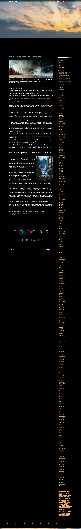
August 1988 (61, 442)
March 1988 (61, 446)
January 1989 (61, 438)
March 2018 (61, 218)
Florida (69, 498)
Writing (68, 515)
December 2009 (62, 306)
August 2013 (61, 268)
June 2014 (61, 262)
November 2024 (62, 123)
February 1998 (62, 398)
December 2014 (62, 259)
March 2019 (61, 209)
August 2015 (61, 247)
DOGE (65, 496)
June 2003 (61, 364)
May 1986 (61, 459)
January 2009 (61, 319)
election (60, 498)
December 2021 (62, 165)
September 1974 (62, 474)
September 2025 (62, 107)
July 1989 (61, 437)
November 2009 (62, 307)
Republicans (60, 509)
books (63, 493)
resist (64, 509)
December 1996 (62, 419)
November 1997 (62, 401)
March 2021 (61, 176)
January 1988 (61, 450)
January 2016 (61, 241)
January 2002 (61, 369)
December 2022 (62, 155)
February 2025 (62, 118)
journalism (60, 504)
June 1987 (61, 453)
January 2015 (61, 257)
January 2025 (61, 120)
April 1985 (61, 463)
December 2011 (62, 283)
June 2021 (61, 171)
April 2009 (61, 314)
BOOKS (64, 1)
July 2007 (61, 336)
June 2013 (61, 270)
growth (67, 500)
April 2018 (61, 217)
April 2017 (61, 228)
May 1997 (61, 411)
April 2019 (61, 207)
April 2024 (61, 131)
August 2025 (61, 108)
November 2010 (62, 301)
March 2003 (61, 367)
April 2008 (61, 328)
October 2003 (61, 359)
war (65, 515)
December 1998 (62, 383)
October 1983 (61, 467)
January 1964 (61, 477)
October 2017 (61, 221)
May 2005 (61, 346)
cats (68, 493)
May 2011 (61, 294)
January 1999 (61, 382)
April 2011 (61, 296)
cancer (66, 493)
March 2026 (61, 97)
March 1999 (61, 380)
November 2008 (62, 322)
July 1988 (61, 443)
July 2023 (61, 144)
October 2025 (61, 105)
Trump (68, 514)
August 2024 (61, 126)
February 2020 (62, 194)
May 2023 (61, 147)
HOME (45, 1)
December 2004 (62, 351)
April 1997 (61, 412)
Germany (62, 500)
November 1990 (62, 435)
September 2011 (62, 288)
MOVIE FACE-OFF (57, 1)
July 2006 (61, 343)
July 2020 (61, 189)
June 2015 (61, 251)
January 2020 (61, 196)
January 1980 (61, 472)
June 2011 (61, 293)
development (61, 496)
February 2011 (62, 299)
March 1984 (61, 464)
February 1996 (62, 425)
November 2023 (62, 137)
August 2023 (61, 142)
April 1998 (61, 395)
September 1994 (62, 430)
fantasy (63, 498)
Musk (59, 507)
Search (60, 55)
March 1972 (61, 476)
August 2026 (61, 89)
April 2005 (61, 348)
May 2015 (61, 252)
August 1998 (61, 388)
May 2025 (61, 113)
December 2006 (62, 341)
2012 (32, 144)
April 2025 (61, 115)
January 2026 (61, 100)
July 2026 (61, 90)
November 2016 (62, 233)
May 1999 (61, 378)
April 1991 (61, 433)
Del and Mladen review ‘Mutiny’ (65, 78)
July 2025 (61, 110)
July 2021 (61, 170)
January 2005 (61, 349)
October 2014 (61, 260)
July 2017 (61, 223)
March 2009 (61, 315)
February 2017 (62, 231)
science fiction (63, 511)
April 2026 (61, 95)
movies (67, 506)
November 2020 (62, 183)
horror (64, 502)
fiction (65, 498)
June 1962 (61, 480)
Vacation (60, 515)
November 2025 (62, 103)
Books (60, 64)
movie (63, 506)
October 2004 (61, 353)
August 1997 (61, 406)
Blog (60, 62)
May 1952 (61, 485)
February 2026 (62, 98)
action (59, 491)
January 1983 (61, 469)
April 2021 (61, 175)
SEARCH (70, 57)
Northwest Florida (68, 507)
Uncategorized (62, 67)
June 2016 (61, 238)
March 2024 (61, 132)
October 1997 (61, 403)
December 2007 (62, 332)
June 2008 (61, 325)
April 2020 (61, 191)
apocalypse (60, 493)
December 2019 (62, 197)
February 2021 (62, 178)
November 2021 (62, 166)
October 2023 (61, 139)
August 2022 (61, 162)
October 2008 (61, 323)
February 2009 (62, 317)
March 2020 (61, 192)
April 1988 (61, 445)
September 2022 (62, 160)
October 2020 (61, 184)
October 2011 (61, 286)
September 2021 (62, 168)
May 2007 (61, 340)
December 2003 (62, 356)
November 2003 (62, 357)
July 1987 (61, 451)
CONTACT (70, 1)
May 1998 (61, 393)
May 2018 (61, 215)
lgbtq (63, 504)
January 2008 (61, 330)
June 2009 (61, 310)
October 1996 (61, 422)
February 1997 (62, 416)
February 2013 (62, 275)
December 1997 (62, 399)
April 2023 (61, 149)
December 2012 (62, 278)
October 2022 (61, 158)
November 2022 (62, 157)
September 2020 (62, 186)
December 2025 (62, 102)
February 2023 (62, 152)
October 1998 (61, 385)
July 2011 (61, 291)
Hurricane (68, 502)
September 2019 (62, 200)
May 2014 (61, 264)
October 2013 (61, 267)
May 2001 (61, 372)
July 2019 (61, 204)
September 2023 (62, 141)
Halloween (60, 502)
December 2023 (62, 136)
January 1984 (61, 466)
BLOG (50, 1)
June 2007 (61, 338)
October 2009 (61, 309)
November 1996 (62, 421)
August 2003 (61, 361)
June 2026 (61, 92)
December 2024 (62, 121)
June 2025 (61, 111)
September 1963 (62, 479)
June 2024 (61, 128)
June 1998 (61, 391)
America (68, 491)
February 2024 (62, 134)
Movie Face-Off (62, 65)
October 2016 (61, 234)
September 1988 (62, 440)
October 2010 (61, 302)
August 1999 (61, 377)
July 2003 (61, 362)
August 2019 (61, 202)
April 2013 (61, 273)
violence (63, 515)
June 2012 (61, 281)
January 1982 (61, 471)
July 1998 (61, 390)
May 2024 (61, 129)
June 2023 (61, 145)
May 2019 (61, 205)
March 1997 (61, 414)
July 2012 (61, 280)
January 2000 (61, 375)
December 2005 (62, 344)
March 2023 (61, 150)
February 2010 (62, 304)
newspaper (62, 507)
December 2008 (62, 320)
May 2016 (61, 239)
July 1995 (61, 429)
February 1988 (62, 448)
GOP (65, 500)
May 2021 (61, 173)
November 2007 (62, 333)
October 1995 (61, 427)
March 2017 (61, 230)
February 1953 (62, 484)
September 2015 (62, 246)
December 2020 (62, 181)
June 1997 (61, 409)
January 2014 (61, 265)
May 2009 (61, 312)
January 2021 (61, 179)
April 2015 (61, 254)
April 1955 (61, 482)
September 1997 (62, 404)
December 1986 (62, 458)
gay (59, 500)
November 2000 (62, 374)
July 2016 (61, 236)
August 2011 (61, 289)
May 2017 (61, 226)
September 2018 (62, 212)
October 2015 (61, 244)
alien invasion (64, 491)
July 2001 (61, 370)
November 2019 (62, 199)
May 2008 (61, 327)
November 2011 (62, 285)
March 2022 (61, 163)
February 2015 (62, 255)
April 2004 (61, 354)
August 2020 (61, 187)
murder (70, 506)
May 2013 (61, 272)
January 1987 (61, 456)
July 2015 (61, 249)
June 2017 (61, 225)
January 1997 (61, 417)
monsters (60, 506)
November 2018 (62, 210)
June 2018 (61, 213)
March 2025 (61, 116)
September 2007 (62, 335)
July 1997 (61, 408)
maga (67, 504)
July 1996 (61, 424)
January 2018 (61, 220)
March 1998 (61, 396)
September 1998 (62, 387)
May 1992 (61, 432)
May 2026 (61, 94)
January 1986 (61, 461)
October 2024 (61, 124)
